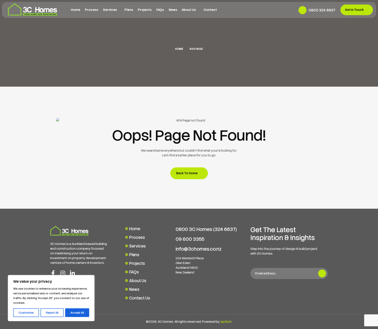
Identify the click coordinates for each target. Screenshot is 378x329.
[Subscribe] (322, 273)
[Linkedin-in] (72, 273)
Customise (26, 312)
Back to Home (187, 173)
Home (179, 49)
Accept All (77, 312)
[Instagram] (63, 273)
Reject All (52, 312)
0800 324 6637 (322, 10)
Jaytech (226, 322)
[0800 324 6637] (302, 10)
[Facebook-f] (53, 273)
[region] (51, 298)
